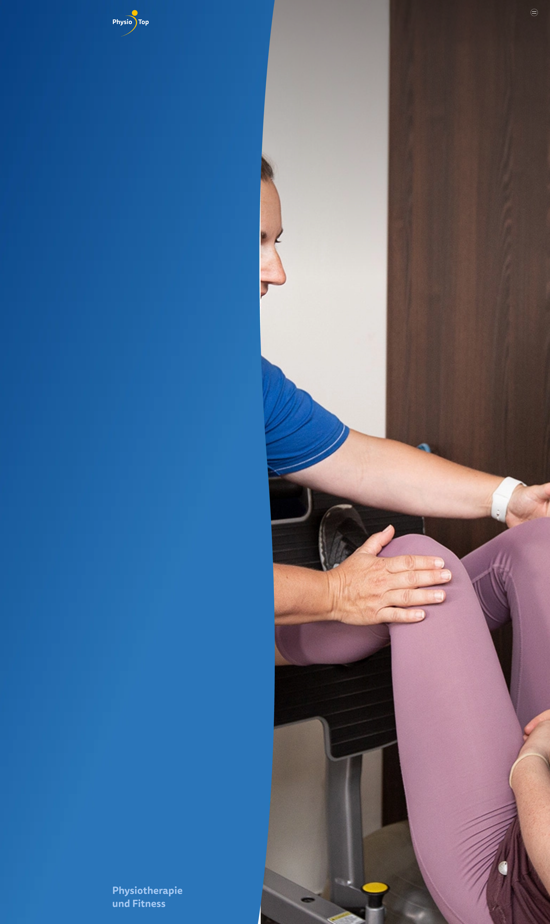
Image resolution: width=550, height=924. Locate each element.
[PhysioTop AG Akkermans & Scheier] (131, 23)
